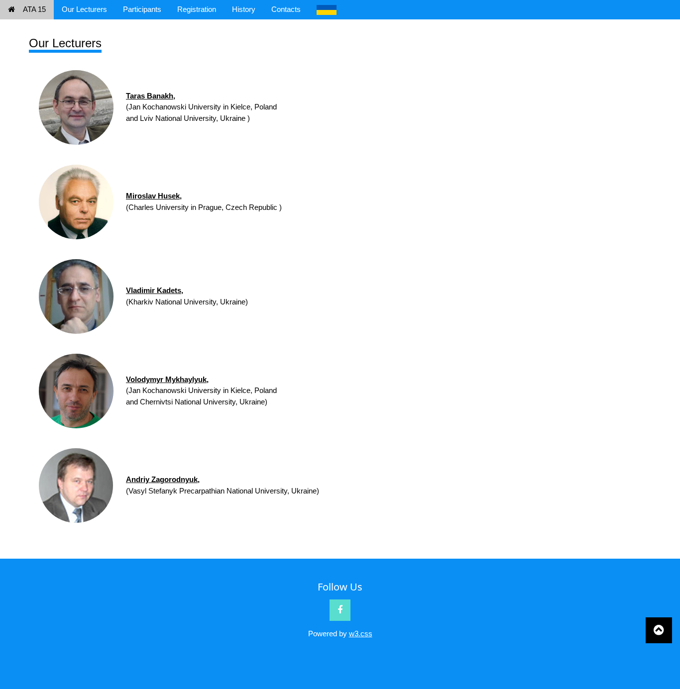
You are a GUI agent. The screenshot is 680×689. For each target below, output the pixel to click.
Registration (196, 9)
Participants (142, 9)
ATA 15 (34, 9)
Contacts (286, 9)
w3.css (360, 633)
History (243, 9)
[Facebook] (340, 610)
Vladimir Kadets (153, 290)
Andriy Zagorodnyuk (162, 479)
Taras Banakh (149, 96)
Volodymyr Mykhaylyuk (166, 379)
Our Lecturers (84, 9)
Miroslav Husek (153, 196)
